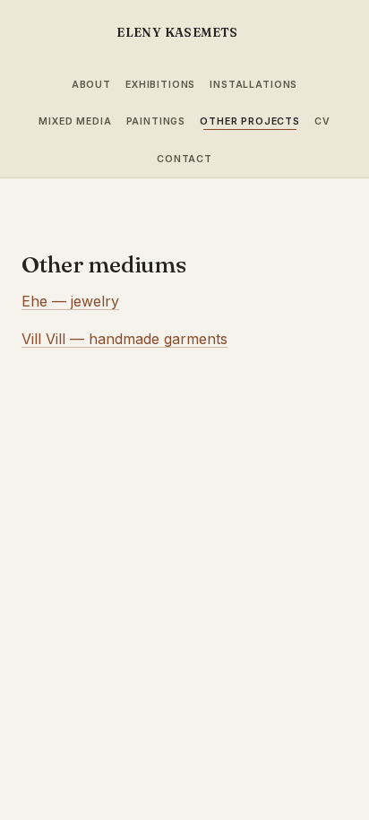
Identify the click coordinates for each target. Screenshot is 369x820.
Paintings (156, 121)
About (91, 85)
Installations (253, 85)
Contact (184, 159)
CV (322, 121)
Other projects (250, 121)
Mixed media (75, 121)
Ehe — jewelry (70, 301)
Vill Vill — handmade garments (124, 339)
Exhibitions (160, 85)
